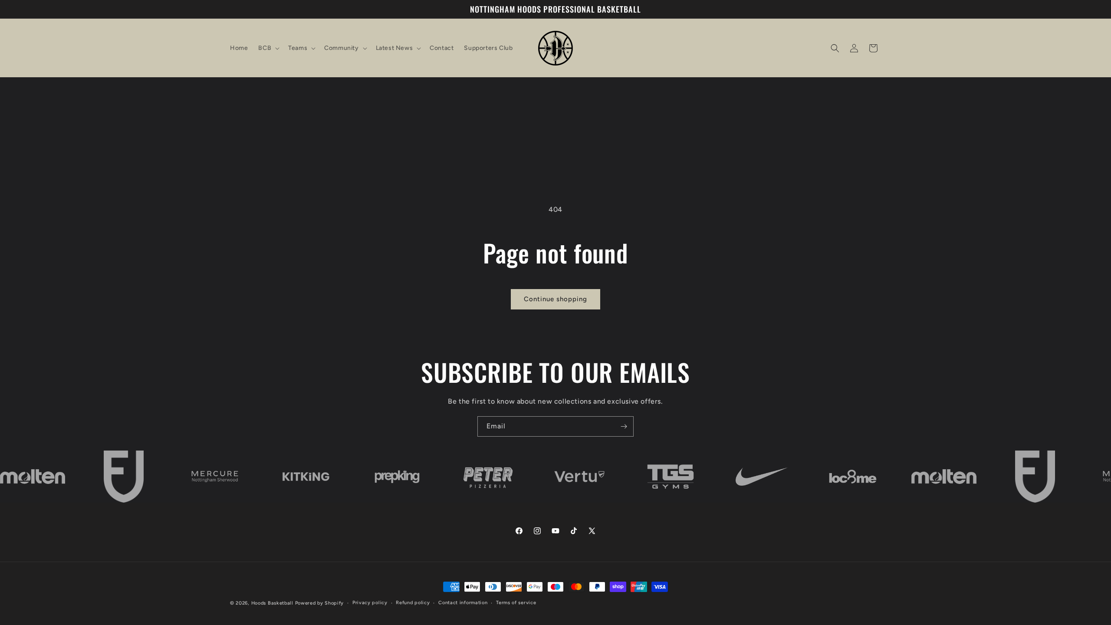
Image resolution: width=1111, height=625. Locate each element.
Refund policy (413, 602)
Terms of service (516, 602)
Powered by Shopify (319, 603)
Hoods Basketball (272, 603)
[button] (268, 48)
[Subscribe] (623, 426)
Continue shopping (555, 299)
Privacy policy (370, 602)
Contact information (462, 602)
